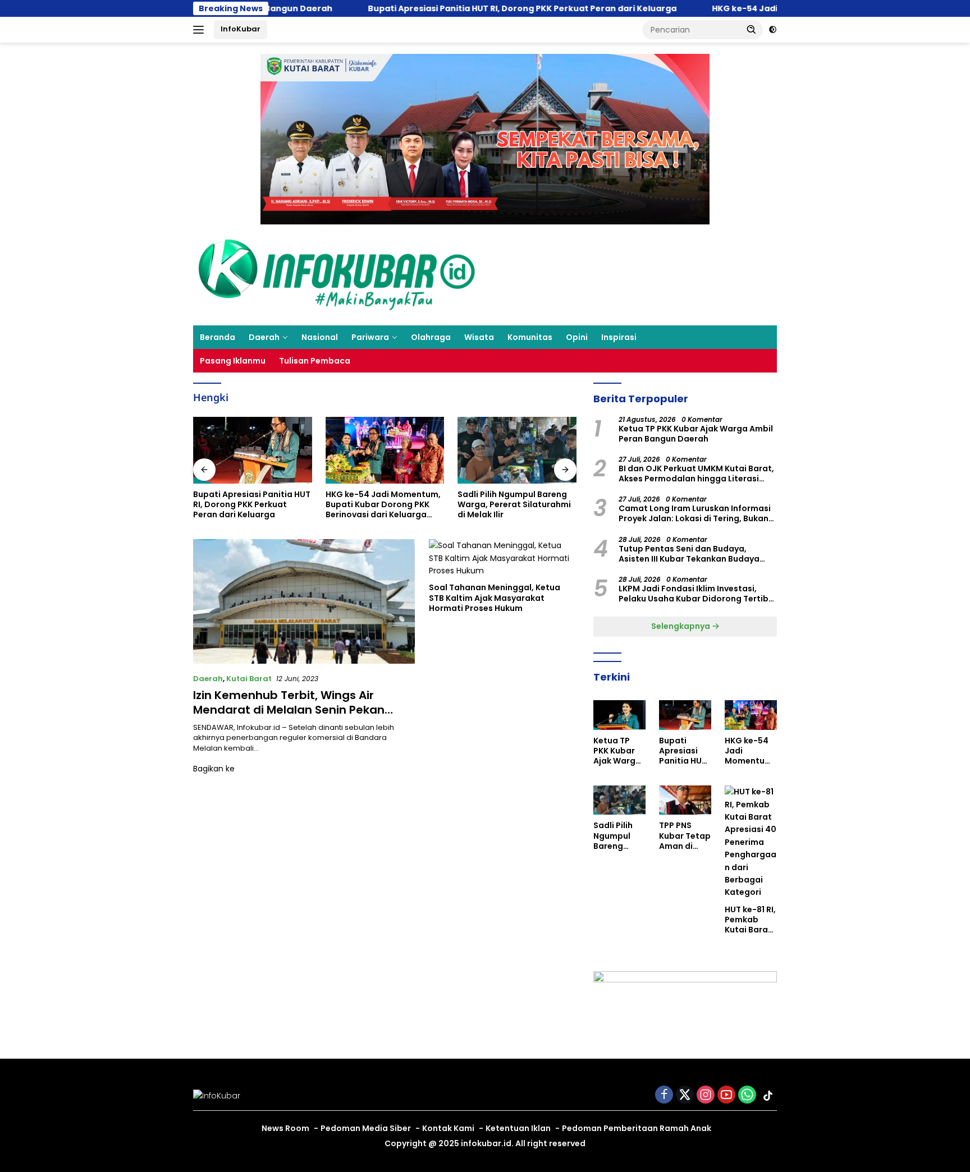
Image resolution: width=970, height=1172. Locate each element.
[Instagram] (706, 1095)
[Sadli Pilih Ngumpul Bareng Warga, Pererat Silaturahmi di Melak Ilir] (385, 450)
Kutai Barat (249, 678)
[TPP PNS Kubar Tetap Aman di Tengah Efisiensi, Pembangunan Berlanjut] (516, 450)
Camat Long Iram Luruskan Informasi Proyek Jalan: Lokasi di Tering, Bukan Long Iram (695, 513)
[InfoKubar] (337, 274)
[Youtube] (726, 1095)
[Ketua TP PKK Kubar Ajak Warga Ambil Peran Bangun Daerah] (619, 714)
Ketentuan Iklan (518, 1128)
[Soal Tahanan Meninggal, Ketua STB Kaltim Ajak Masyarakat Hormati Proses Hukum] (502, 558)
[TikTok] (768, 1096)
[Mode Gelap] (772, 29)
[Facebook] (664, 1095)
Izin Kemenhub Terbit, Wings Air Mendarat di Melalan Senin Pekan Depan (289, 709)
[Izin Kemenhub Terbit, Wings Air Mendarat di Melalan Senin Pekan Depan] (304, 601)
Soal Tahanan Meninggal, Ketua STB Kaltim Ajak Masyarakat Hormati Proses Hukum (494, 597)
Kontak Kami (448, 1128)
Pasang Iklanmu (233, 360)
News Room (285, 1128)
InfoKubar (240, 29)
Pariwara (370, 337)
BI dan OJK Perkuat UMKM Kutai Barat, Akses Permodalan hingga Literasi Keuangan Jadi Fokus (696, 473)
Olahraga (431, 337)
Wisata (479, 337)
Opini (577, 337)
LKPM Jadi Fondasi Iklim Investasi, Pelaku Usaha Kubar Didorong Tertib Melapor (693, 593)
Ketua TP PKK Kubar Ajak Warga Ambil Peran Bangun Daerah (696, 434)
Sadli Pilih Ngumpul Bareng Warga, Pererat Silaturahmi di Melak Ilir (382, 504)
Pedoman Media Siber (366, 1128)
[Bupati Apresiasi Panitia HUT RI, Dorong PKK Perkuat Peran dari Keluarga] (685, 714)
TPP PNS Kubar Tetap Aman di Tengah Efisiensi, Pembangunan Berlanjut (513, 504)
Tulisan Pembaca (314, 360)
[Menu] (200, 29)
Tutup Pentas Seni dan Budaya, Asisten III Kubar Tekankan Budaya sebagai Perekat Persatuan (689, 554)
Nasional (319, 337)
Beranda (217, 337)
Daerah (264, 337)
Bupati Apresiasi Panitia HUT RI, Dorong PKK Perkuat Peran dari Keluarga (462, 8)
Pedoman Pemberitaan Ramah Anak (636, 1128)
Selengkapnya (681, 626)
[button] (751, 29)
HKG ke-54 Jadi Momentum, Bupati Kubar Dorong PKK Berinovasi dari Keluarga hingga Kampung (250, 504)
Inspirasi (619, 337)
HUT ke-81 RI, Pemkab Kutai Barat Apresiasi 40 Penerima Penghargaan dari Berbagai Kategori (750, 919)
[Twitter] (685, 1095)
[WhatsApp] (747, 1095)
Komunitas (529, 337)
